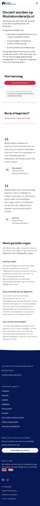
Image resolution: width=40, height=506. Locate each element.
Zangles (5, 400)
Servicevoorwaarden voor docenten (21, 93)
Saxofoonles (7, 408)
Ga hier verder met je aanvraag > (17, 118)
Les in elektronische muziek (13, 417)
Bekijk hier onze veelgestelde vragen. (18, 253)
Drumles (5, 413)
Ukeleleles (6, 404)
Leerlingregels (7, 487)
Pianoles (5, 395)
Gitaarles (5, 391)
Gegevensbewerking (15, 96)
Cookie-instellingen (9, 499)
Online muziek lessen (10, 422)
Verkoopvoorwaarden (11, 426)
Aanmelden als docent (20, 83)
